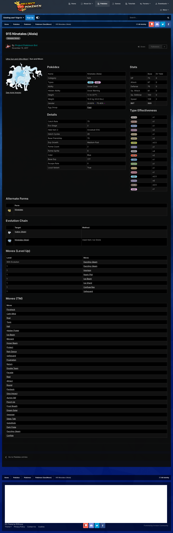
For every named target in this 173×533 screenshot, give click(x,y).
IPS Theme (9, 524)
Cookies (41, 527)
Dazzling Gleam (90, 262)
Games (118, 4)
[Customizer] (38, 17)
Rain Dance (12, 351)
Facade (10, 372)
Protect (10, 347)
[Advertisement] (86, 504)
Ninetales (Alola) (22, 240)
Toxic (9, 322)
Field (89, 107)
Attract (10, 381)
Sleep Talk (11, 419)
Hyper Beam (12, 343)
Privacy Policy (19, 527)
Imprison (87, 270)
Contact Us (31, 527)
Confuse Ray (89, 287)
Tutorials (131, 4)
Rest (9, 377)
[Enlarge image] (24, 76)
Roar (9, 318)
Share (142, 47)
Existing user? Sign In (13, 18)
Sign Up (30, 18)
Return (9, 364)
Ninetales (19, 209)
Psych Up (11, 402)
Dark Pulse (11, 427)
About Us (87, 4)
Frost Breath (12, 406)
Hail (8, 326)
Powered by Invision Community (156, 525)
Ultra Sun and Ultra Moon (17, 59)
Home (73, 4)
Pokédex (103, 4)
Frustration (11, 360)
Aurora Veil (11, 398)
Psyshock (11, 309)
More (164, 10)
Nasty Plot (88, 274)
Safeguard (88, 291)
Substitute (11, 423)
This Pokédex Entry (154, 18)
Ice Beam (88, 279)
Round (9, 385)
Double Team (12, 368)
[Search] (168, 17)
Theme (8, 527)
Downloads (162, 4)
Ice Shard (88, 283)
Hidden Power (13, 330)
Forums (145, 4)
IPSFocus (19, 524)
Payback (10, 389)
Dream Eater (12, 410)
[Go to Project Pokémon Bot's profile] (8, 46)
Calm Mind (11, 314)
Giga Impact (12, 393)
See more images (13, 92)
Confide (10, 435)
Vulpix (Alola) (20, 232)
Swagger (11, 414)
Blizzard (10, 339)
